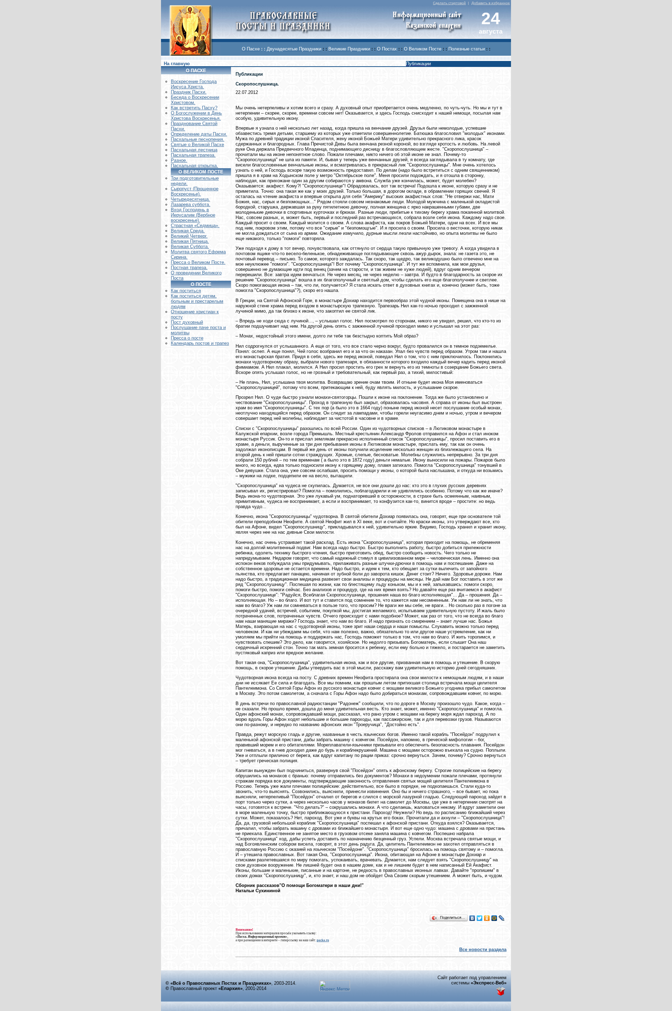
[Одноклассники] (487, 918)
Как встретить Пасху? (194, 107)
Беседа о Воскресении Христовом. (195, 100)
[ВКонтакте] (472, 918)
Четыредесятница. (190, 199)
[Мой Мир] (494, 918)
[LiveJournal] (501, 918)
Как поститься (186, 290)
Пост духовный (187, 322)
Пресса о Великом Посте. (198, 262)
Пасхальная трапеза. (193, 155)
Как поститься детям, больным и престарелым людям (197, 301)
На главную (177, 63)
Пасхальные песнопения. (197, 139)
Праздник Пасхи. (188, 92)
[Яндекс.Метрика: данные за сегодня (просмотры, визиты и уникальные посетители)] (334, 985)
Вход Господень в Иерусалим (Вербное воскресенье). (193, 215)
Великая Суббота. (190, 246)
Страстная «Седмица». (195, 225)
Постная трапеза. (189, 267)
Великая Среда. (188, 230)
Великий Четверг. (189, 236)
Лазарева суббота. (190, 204)
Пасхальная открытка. (194, 165)
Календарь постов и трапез (200, 343)
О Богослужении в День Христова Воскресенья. (196, 115)
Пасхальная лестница (194, 149)
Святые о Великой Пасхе (197, 144)
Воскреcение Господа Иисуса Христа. (194, 84)
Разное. (179, 160)
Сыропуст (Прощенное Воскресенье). (194, 191)
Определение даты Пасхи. (199, 134)
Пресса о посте (187, 338)
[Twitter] (479, 918)
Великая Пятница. (190, 241)
